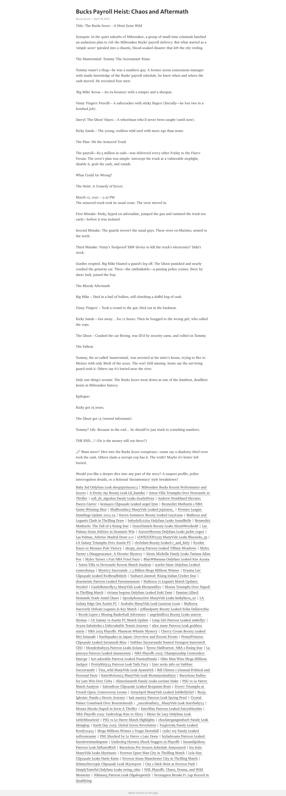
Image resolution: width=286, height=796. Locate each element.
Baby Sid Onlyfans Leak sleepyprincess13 (107, 487)
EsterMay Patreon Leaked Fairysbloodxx (171, 708)
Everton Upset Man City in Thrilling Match (152, 753)
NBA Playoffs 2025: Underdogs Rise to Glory (109, 714)
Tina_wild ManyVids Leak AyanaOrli (126, 670)
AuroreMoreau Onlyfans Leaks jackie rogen (171, 531)
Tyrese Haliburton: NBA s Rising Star (174, 648)
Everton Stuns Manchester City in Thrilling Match (160, 758)
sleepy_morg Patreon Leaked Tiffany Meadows (160, 548)
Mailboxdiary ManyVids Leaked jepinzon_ (142, 509)
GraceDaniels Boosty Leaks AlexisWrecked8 (165, 526)
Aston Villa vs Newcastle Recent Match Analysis (115, 565)
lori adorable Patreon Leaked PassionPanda (124, 659)
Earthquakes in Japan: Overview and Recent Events (138, 637)
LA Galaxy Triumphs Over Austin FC (103, 543)
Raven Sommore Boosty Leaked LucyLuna (151, 515)
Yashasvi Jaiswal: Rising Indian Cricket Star (163, 576)
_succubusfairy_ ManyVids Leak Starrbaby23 (170, 703)
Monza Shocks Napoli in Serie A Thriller (106, 708)
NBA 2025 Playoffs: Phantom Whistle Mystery (122, 631)
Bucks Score (83, 19)
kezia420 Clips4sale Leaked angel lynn (129, 504)
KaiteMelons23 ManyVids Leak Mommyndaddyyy (138, 675)
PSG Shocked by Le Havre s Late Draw (129, 736)
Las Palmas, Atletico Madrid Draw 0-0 (104, 537)
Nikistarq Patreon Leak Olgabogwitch (122, 775)
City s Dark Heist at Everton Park (170, 764)
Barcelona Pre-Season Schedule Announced (152, 747)
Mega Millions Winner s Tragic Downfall (128, 731)
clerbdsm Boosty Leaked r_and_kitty (162, 543)
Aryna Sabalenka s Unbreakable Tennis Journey (112, 625)
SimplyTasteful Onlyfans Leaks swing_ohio (108, 769)
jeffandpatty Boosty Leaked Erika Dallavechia (174, 609)
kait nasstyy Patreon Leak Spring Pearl (158, 697)
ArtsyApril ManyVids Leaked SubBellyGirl (162, 692)
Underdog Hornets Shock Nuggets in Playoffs (145, 742)
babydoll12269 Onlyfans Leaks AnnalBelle (159, 520)
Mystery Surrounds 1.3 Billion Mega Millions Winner (138, 570)
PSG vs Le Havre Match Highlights (129, 720)
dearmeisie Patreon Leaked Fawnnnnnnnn (108, 581)
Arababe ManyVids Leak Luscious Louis (150, 603)
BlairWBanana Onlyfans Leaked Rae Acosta (176, 559)
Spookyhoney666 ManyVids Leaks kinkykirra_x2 (159, 598)
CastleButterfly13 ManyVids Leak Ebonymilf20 (126, 587)
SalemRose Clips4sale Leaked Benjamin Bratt (137, 686)
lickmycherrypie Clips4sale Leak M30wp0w (108, 764)
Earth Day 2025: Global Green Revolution (124, 725)
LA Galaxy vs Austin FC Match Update (119, 620)
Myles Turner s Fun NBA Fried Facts (112, 559)
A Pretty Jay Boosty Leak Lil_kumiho (117, 493)
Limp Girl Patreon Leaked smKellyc (178, 620)
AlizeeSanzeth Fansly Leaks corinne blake (147, 681)
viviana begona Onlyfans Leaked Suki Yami (139, 592)
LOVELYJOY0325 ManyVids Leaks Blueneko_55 (172, 537)
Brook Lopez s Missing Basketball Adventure (112, 614)
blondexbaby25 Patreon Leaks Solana (114, 648)
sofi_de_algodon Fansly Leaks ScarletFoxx (122, 498)
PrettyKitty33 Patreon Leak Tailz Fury (119, 664)
